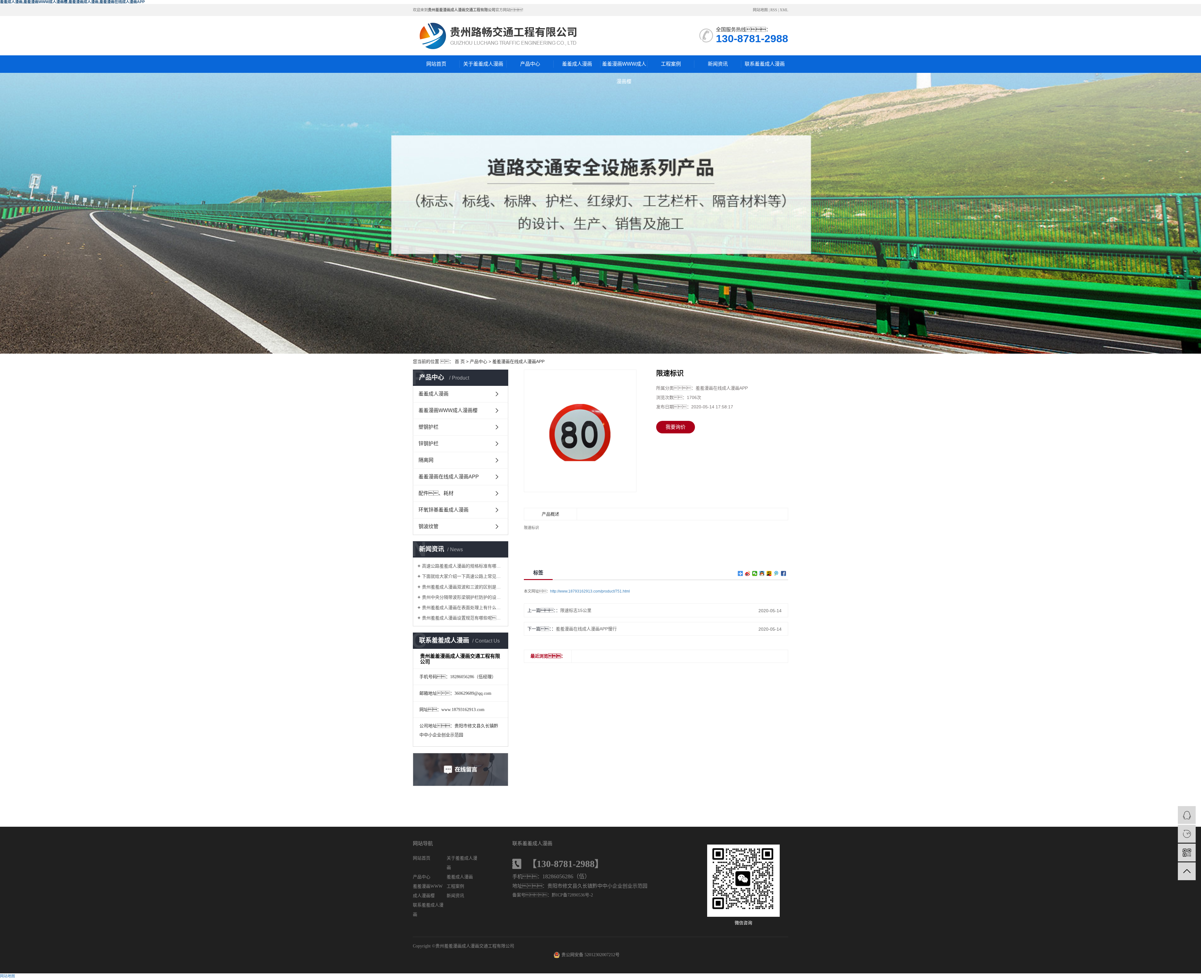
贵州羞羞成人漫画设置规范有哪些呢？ (463, 617)
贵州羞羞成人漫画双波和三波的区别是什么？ (463, 586)
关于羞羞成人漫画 (483, 64)
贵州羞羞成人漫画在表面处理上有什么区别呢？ (463, 607)
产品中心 (530, 64)
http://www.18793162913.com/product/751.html (590, 591)
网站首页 (436, 64)
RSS (773, 10)
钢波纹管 (428, 526)
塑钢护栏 (428, 427)
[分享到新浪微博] (747, 573)
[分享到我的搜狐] (769, 573)
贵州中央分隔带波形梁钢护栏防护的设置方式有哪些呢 (463, 597)
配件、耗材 (436, 493)
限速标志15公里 (575, 610)
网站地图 (760, 10)
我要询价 (676, 427)
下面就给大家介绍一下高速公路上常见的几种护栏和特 (463, 576)
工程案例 (671, 64)
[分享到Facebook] (783, 573)
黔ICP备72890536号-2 (572, 895)
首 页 (460, 361)
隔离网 (425, 460)
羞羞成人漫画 (577, 64)
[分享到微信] (755, 573)
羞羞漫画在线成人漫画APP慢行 (586, 628)
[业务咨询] (1187, 815)
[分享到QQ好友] (762, 573)
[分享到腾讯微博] (776, 573)
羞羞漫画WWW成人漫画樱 (624, 67)
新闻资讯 (718, 64)
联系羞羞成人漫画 (765, 64)
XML (784, 10)
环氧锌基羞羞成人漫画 (443, 509)
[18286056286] (1187, 834)
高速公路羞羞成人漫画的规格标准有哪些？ (463, 565)
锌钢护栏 (428, 443)
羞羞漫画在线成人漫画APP (518, 361)
